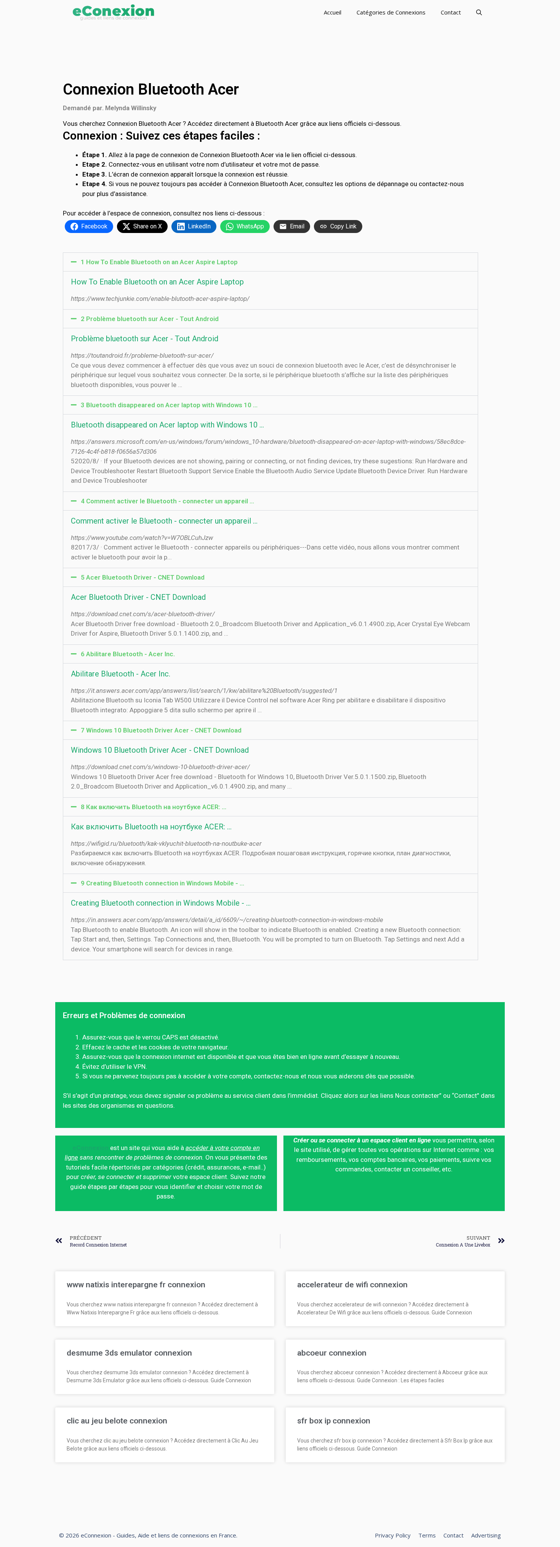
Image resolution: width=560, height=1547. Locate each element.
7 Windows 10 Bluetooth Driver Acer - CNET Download (161, 730)
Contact (451, 12)
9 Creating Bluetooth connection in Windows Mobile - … (162, 883)
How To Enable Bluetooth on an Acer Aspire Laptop (157, 281)
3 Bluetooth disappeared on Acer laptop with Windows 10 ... (169, 405)
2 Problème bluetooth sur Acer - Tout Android (150, 319)
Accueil (332, 12)
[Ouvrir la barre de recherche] (479, 12)
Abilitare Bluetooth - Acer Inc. (120, 673)
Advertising (486, 1535)
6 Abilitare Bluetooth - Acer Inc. (128, 654)
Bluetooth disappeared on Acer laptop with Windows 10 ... (167, 424)
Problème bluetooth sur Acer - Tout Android (144, 338)
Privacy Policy (393, 1535)
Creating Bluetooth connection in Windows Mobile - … (161, 903)
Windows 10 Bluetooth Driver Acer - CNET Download (160, 750)
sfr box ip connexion (333, 1420)
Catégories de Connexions (391, 12)
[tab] (270, 262)
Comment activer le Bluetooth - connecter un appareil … (164, 520)
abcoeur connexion (331, 1352)
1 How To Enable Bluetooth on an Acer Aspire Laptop (159, 262)
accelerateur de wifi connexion (352, 1284)
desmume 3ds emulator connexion (129, 1352)
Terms (427, 1535)
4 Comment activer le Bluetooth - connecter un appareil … (167, 501)
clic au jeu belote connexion (117, 1420)
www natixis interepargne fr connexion (136, 1284)
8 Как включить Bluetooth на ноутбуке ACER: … (153, 807)
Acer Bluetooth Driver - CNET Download (138, 597)
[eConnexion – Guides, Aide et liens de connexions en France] (113, 12)
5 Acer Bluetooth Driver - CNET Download (143, 577)
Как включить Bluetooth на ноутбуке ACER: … (151, 826)
